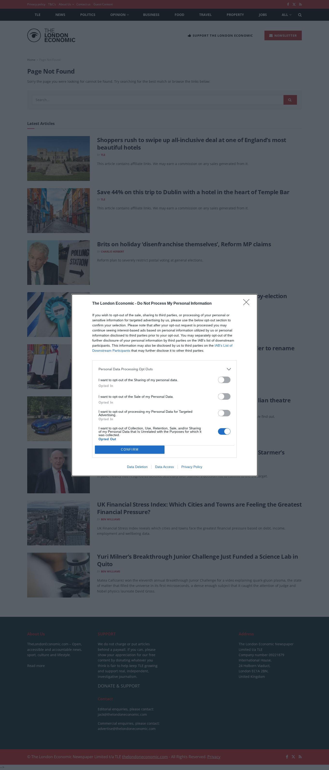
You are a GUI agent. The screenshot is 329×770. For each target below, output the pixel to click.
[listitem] (164, 369)
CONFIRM (130, 449)
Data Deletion (137, 467)
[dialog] (164, 385)
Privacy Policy (191, 467)
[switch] (224, 380)
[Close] (247, 303)
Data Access (164, 467)
